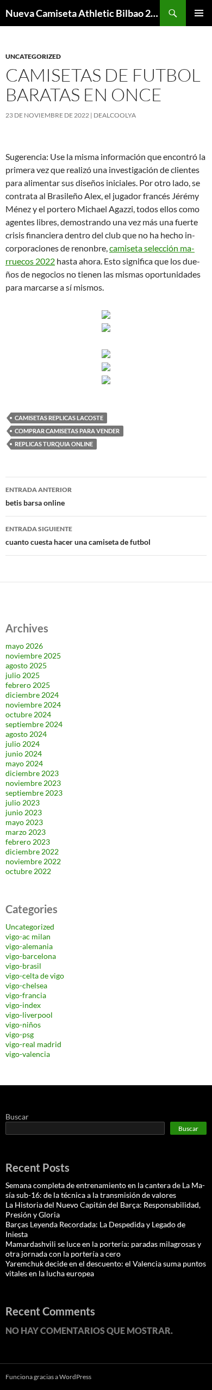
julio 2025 (22, 675)
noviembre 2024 (33, 704)
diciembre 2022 (32, 851)
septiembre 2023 (34, 792)
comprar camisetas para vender (67, 430)
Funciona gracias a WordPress (48, 1377)
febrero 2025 (27, 685)
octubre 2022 (28, 871)
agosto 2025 (26, 665)
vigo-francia (25, 995)
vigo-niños (23, 1024)
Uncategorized (33, 56)
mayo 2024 (24, 763)
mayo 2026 (24, 645)
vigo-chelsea (26, 985)
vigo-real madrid (33, 1044)
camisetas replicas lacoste (59, 417)
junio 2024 (23, 753)
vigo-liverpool (29, 1014)
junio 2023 (23, 812)
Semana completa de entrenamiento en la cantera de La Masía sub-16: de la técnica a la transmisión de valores (105, 1190)
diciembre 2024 (32, 694)
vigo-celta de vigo (34, 975)
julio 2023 (22, 802)
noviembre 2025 (33, 655)
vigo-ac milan (28, 936)
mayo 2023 (24, 822)
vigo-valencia (27, 1054)
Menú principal (199, 13)
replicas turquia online (54, 443)
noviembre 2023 (33, 783)
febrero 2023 (27, 841)
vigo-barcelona (30, 956)
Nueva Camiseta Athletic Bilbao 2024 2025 (82, 13)
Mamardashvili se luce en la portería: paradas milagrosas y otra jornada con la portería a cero (103, 1248)
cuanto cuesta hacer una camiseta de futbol (78, 535)
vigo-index (23, 1005)
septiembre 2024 (34, 724)
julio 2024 (22, 743)
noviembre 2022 (33, 861)
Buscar (17, 1116)
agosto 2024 (26, 734)
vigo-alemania (29, 946)
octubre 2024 (28, 714)
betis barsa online (38, 496)
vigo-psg (19, 1034)
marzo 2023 (25, 832)
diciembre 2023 (32, 773)
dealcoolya (114, 115)
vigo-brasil (23, 965)
